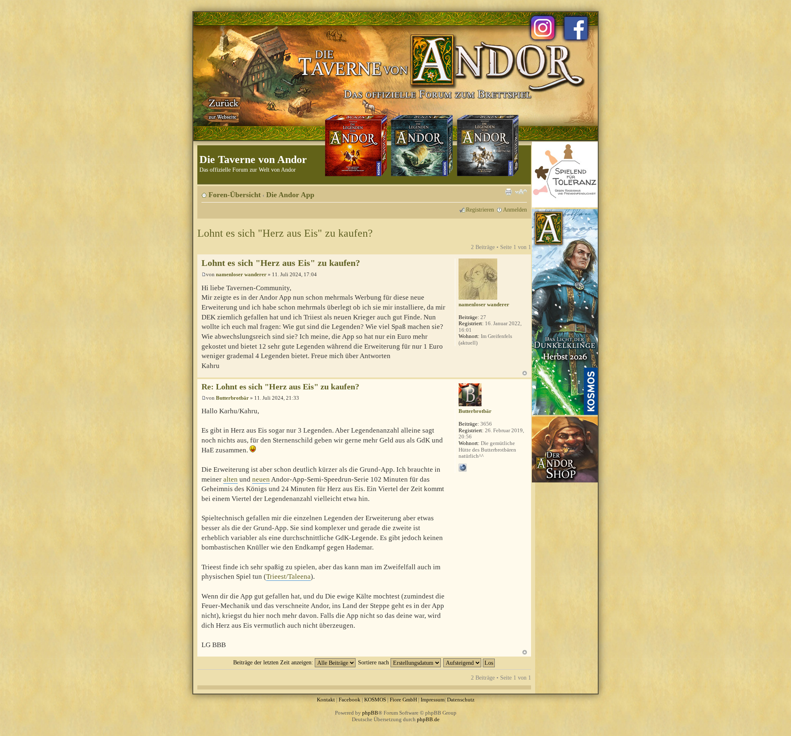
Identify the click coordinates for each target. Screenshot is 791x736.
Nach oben (524, 373)
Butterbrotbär (232, 398)
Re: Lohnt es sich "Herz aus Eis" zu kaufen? (280, 386)
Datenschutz (461, 699)
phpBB (370, 713)
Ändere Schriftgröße (521, 192)
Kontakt (326, 699)
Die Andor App (290, 195)
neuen (261, 479)
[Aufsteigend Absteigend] (469, 662)
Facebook (349, 699)
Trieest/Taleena (288, 576)
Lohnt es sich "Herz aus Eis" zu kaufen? (285, 233)
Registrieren (480, 209)
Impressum (433, 699)
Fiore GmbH (403, 699)
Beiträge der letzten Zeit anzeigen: (274, 662)
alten (230, 479)
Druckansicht (508, 192)
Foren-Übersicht (234, 195)
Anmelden (515, 209)
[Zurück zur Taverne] (222, 108)
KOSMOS (375, 699)
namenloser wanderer (241, 274)
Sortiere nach (374, 662)
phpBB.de (428, 719)
